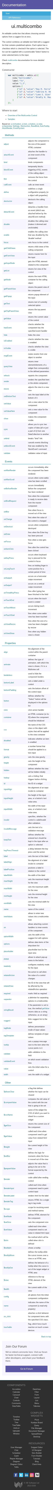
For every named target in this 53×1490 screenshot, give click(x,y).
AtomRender (7, 128)
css (5, 730)
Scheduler (16, 1453)
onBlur (6, 512)
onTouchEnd (9, 600)
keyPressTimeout (11, 850)
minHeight (8, 896)
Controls (16, 1400)
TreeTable (16, 1425)
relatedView (8, 986)
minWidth (7, 903)
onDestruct (8, 527)
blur (5, 179)
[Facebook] (16, 1475)
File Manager (36, 1428)
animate (7, 664)
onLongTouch (9, 569)
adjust (6, 144)
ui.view (39, 124)
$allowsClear (9, 1092)
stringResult (9, 1010)
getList (6, 271)
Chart (16, 1398)
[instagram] (32, 1475)
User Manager (16, 1447)
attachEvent (9, 155)
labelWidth (8, 875)
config (6, 1297)
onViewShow (9, 633)
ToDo (16, 1467)
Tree (16, 1422)
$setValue (8, 1230)
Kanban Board (37, 1423)
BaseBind (35, 126)
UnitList (16, 1428)
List (36, 1400)
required (7, 993)
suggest (7, 1021)
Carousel (16, 1395)
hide (5, 335)
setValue (7, 404)
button (6, 701)
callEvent (7, 185)
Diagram (16, 1461)
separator (7, 999)
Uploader (16, 1431)
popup (6, 959)
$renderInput (9, 1188)
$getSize (7, 1125)
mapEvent (8, 356)
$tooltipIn (7, 1248)
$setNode (8, 1216)
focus (6, 242)
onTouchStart (9, 615)
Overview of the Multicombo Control (22, 115)
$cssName (8, 1115)
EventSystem (18, 128)
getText (7, 304)
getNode (7, 280)
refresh (6, 376)
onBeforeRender (10, 489)
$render (7, 1179)
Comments (16, 1403)
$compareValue (10, 1102)
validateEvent (9, 1061)
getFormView (9, 256)
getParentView (10, 289)
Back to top (46, 1337)
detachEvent (9, 212)
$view (6, 1280)
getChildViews (9, 248)
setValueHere (9, 411)
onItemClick (9, 549)
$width (6, 1289)
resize (6, 389)
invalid (6, 820)
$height (7, 1147)
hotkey (6, 778)
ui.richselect (16, 124)
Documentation (14, 5)
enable (6, 235)
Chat (16, 1450)
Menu (36, 1403)
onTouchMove (9, 608)
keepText (7, 840)
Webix (18, 1485)
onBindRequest (10, 501)
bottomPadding (10, 690)
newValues (8, 917)
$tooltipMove (9, 1255)
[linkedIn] (26, 1475)
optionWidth (8, 936)
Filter (37, 1392)
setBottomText (10, 396)
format (6, 750)
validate (7, 453)
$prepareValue (9, 1168)
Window (16, 1434)
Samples (11, 119)
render (6, 381)
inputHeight (8, 798)
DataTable (16, 1406)
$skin (6, 1240)
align (6, 652)
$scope (7, 1209)
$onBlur (7, 1156)
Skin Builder (37, 1453)
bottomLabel (9, 683)
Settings (16, 126)
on (5, 927)
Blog (37, 1461)
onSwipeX (8, 578)
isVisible (7, 348)
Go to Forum (26, 1369)
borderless (8, 675)
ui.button (31, 124)
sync (6, 429)
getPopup (8, 296)
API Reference (14, 18)
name (6, 909)
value (6, 1069)
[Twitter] (21, 1475)
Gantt (16, 1456)
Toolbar (16, 1420)
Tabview (36, 1406)
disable (7, 224)
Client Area (36, 1464)
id (4, 783)
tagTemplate (9, 1036)
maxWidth (8, 888)
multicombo (12, 60)
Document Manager (37, 1431)
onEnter (7, 534)
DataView (37, 1389)
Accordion (16, 1389)
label (6, 856)
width (6, 1074)
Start (8, 13)
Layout (36, 1398)
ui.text (24, 124)
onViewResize (9, 624)
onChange (8, 519)
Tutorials (36, 1459)
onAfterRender (10, 470)
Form (37, 1395)
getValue (7, 318)
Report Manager (16, 1459)
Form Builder (37, 1456)
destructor (8, 201)
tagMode (7, 1028)
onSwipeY (8, 585)
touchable (8, 1327)
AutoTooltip (44, 126)
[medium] (37, 1475)
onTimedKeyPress (11, 593)
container (7, 717)
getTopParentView (11, 311)
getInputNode (9, 263)
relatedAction (9, 975)
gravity (6, 757)
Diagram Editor (16, 1464)
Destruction (25, 126)
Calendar (16, 1392)
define (6, 192)
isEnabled (8, 341)
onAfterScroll (9, 480)
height (6, 763)
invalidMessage (10, 829)
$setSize (7, 1222)
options (7, 944)
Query (36, 1425)
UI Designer (37, 1450)
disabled (7, 741)
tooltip (6, 1045)
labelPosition (9, 869)
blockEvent (8, 170)
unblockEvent (9, 446)
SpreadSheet (36, 1434)
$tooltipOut (8, 1268)
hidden (6, 770)
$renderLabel (9, 1196)
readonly (7, 966)
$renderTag (8, 1201)
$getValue (8, 1136)
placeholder (8, 951)
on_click (7, 1316)
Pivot (37, 1420)
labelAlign (8, 862)
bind (5, 162)
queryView (8, 366)
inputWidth (8, 809)
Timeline (16, 1417)
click (6, 710)
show (6, 419)
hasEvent (8, 328)
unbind (6, 438)
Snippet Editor (37, 1447)
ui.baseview (7, 126)
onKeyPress (9, 558)
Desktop (36, 1437)
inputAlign (8, 789)
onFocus (7, 542)
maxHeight (8, 881)
